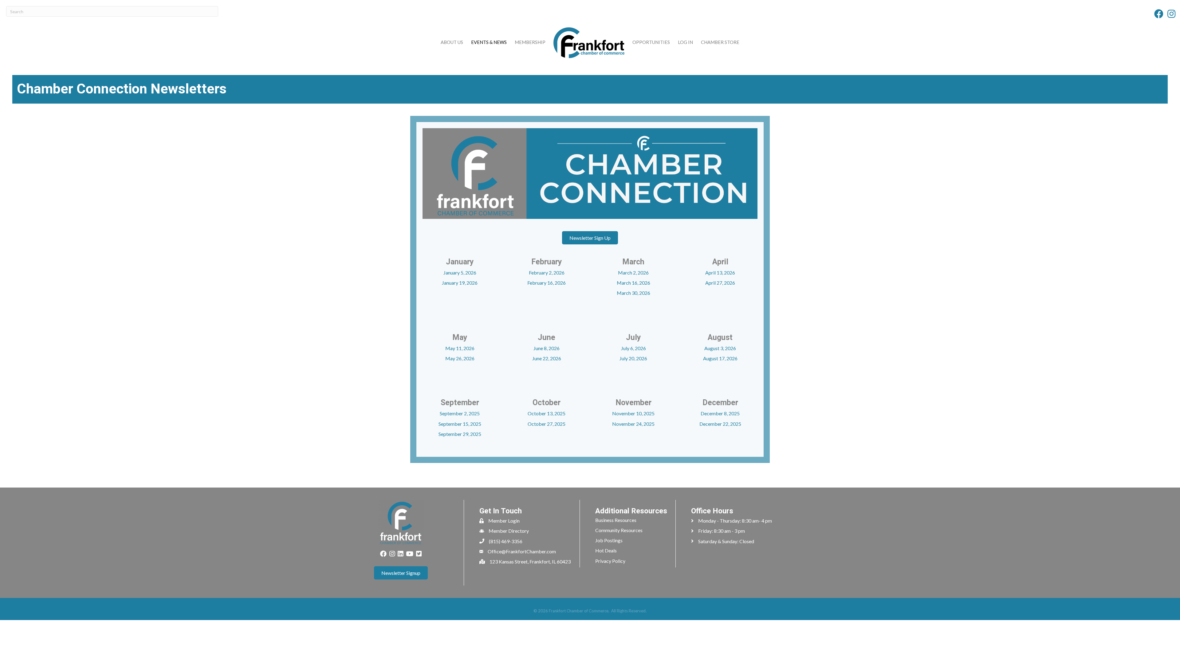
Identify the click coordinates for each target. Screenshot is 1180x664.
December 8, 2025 (720, 413)
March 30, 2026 (633, 293)
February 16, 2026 (546, 283)
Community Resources (619, 530)
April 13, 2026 (720, 272)
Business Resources (615, 520)
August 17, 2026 (720, 358)
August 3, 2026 (720, 348)
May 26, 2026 (459, 358)
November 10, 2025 (633, 413)
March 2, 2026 (633, 272)
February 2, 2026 (546, 272)
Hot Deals (606, 550)
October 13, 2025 (546, 413)
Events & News (489, 42)
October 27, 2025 (546, 424)
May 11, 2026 (459, 348)
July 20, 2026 (633, 358)
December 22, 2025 (720, 424)
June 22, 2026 (546, 358)
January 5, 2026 (459, 272)
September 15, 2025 (460, 424)
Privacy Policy (610, 561)
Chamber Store (720, 42)
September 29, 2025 (460, 434)
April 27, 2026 (720, 283)
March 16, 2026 (633, 283)
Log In (685, 42)
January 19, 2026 (460, 283)
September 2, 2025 (460, 413)
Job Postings (609, 540)
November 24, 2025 (633, 424)
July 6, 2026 (633, 348)
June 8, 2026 (546, 348)
